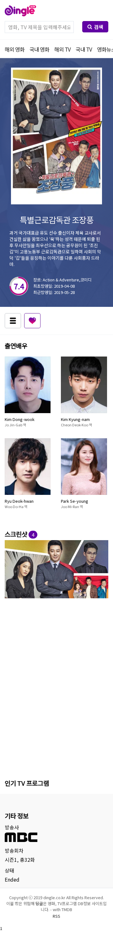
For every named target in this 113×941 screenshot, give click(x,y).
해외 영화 (14, 49)
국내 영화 (39, 49)
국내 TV (84, 49)
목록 (13, 320)
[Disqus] (56, 687)
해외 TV (62, 49)
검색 (98, 26)
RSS (56, 916)
